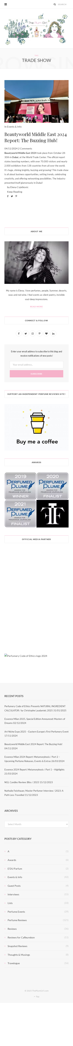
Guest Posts (14, 885)
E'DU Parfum (15, 868)
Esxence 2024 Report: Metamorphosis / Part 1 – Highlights (34, 769)
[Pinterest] (16, 196)
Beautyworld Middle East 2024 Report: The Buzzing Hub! (35, 137)
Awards (12, 859)
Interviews (13, 894)
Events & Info (14, 126)
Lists (10, 903)
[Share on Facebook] (7, 196)
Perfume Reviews (17, 920)
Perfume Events (16, 911)
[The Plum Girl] (36, 28)
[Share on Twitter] (12, 196)
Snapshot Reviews (17, 946)
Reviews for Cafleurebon (21, 937)
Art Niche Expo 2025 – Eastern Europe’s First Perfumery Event (36, 731)
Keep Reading (14, 191)
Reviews (12, 928)
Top (37, 996)
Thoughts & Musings (19, 954)
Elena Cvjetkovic (19, 187)
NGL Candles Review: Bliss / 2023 (21, 782)
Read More (36, 306)
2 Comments (25, 148)
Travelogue (14, 963)
